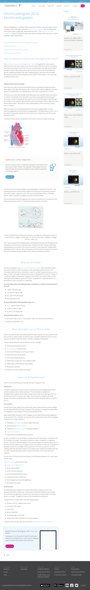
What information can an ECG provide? (16, 50)
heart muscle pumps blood (15, 64)
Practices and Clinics (43, 572)
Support (75, 6)
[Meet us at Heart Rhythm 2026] (73, 102)
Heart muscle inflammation (15, 465)
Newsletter (24, 569)
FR (69, 1)
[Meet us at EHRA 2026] (73, 141)
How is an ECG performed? (12, 53)
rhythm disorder (21, 429)
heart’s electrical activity (35, 29)
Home (34, 6)
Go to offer (9, 546)
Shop (82, 6)
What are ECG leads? (10, 46)
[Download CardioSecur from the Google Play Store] (59, 585)
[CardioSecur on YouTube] (68, 586)
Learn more (10, 177)
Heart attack (10, 462)
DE (67, 1)
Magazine (67, 6)
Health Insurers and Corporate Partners (43, 576)
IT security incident (60, 575)
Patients (59, 6)
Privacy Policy (75, 569)
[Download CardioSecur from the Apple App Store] (46, 585)
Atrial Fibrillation (12, 349)
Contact (56, 569)
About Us (6, 569)
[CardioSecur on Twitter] (77, 586)
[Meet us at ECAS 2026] (73, 64)
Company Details (76, 575)
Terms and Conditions (78, 572)
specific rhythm (31, 64)
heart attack (17, 423)
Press (5, 575)
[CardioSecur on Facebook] (72, 586)
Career (6, 572)
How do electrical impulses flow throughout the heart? (21, 43)
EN (64, 1)
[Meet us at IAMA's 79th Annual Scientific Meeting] (73, 25)
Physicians (51, 6)
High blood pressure (13, 432)
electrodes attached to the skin (30, 268)
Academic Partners (43, 569)
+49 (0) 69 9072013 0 (54, 1)
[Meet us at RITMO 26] (73, 179)
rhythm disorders (21, 426)
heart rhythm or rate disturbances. (43, 522)
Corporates (41, 6)
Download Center (59, 572)
